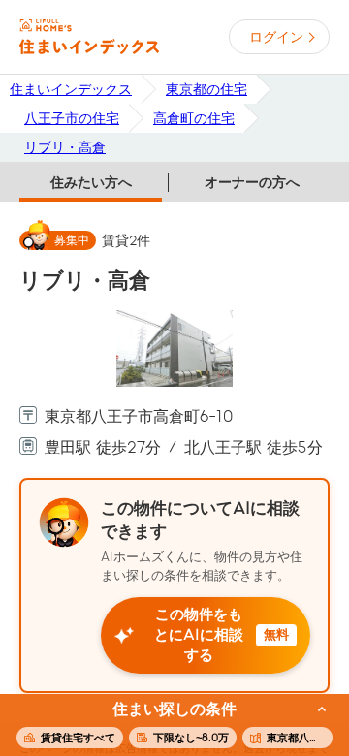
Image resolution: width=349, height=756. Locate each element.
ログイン (276, 37)
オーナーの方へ (252, 182)
